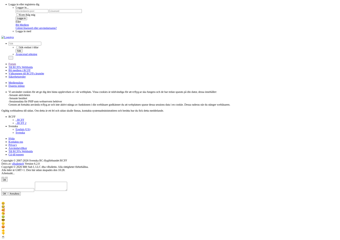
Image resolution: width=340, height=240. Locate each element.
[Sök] (10, 58)
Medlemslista (15, 82)
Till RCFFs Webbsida (20, 67)
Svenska (20, 132)
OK (4, 180)
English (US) (23, 129)
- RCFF (20, 119)
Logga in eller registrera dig (23, 4)
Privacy (12, 144)
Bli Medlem (22, 24)
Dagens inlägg (16, 85)
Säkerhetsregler (17, 76)
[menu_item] (170, 203)
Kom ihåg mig (27, 14)
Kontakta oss (15, 141)
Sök (19, 51)
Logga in (21, 18)
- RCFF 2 (21, 123)
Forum (12, 63)
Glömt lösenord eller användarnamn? (36, 28)
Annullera (14, 193)
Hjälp (11, 138)
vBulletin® (18, 163)
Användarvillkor (17, 148)
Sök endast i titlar (28, 47)
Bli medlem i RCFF (19, 70)
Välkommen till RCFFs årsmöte (26, 73)
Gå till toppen (16, 154)
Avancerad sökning (26, 54)
